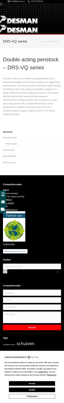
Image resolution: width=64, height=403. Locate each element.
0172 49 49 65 (37, 1)
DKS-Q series (11, 143)
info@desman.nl (18, 1)
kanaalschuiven (9, 344)
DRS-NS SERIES (9, 156)
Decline (32, 390)
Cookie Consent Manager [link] (14, 357)
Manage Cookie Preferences (15, 251)
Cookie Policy (9, 244)
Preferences (32, 396)
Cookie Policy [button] (42, 372)
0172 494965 (8, 203)
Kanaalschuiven (10, 137)
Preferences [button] (51, 375)
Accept (32, 383)
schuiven (26, 343)
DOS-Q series (8, 150)
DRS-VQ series (9, 162)
